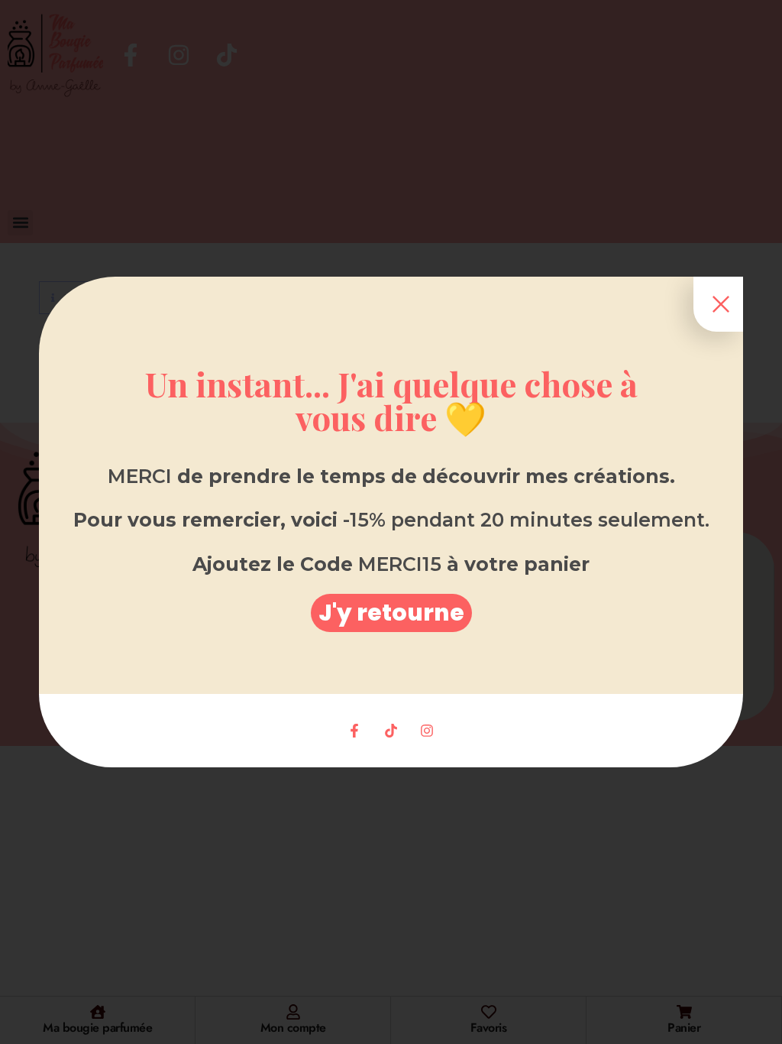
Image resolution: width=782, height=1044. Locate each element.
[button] (391, 613)
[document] (391, 522)
